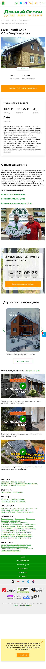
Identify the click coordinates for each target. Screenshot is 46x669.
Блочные (22, 481)
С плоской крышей (8, 532)
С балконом (30, 519)
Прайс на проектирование (10, 550)
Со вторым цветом (8, 530)
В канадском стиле (8, 536)
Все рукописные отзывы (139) (16, 203)
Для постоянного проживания (26, 483)
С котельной (20, 530)
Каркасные (5, 481)
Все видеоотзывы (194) (13, 199)
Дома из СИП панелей (17, 485)
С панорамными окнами (9, 522)
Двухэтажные (18, 492)
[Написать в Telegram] (21, 3)
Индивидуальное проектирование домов (16, 545)
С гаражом (5, 521)
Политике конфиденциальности (27, 648)
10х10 (3, 510)
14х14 (26, 510)
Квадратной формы (8, 512)
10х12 (8, 510)
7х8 (14, 508)
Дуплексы (4, 485)
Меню (43, 3)
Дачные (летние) (7, 483)
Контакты (23, 576)
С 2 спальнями (6, 528)
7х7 (10, 508)
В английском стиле (8, 526)
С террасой (24, 522)
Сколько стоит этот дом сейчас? (23, 88)
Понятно (23, 655)
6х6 (2, 508)
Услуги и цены (23, 565)
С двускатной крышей (24, 532)
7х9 (18, 508)
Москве (16, 605)
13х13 (21, 510)
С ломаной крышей (8, 534)
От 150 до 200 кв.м (8, 501)
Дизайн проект (27, 548)
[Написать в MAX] (26, 3)
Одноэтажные (6, 492)
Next (42, 330)
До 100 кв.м (5, 499)
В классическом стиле (24, 536)
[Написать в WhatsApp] (16, 3)
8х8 (23, 508)
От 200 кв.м (20, 501)
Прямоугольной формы (25, 512)
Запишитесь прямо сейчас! (23, 284)
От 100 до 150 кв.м (17, 499)
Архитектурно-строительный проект (14, 547)
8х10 (31, 508)
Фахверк (14, 481)
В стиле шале (19, 519)
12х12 (17, 510)
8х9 (27, 508)
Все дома (23, 361)
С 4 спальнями (30, 528)
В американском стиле (25, 526)
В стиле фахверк (7, 519)
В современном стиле (9, 538)
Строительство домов (8, 20)
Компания (23, 572)
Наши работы (23, 20)
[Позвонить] (31, 3)
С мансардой (15, 521)
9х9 (36, 508)
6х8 (6, 508)
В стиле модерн (29, 524)
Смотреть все (33, 371)
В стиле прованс (16, 524)
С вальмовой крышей (24, 534)
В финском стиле (25, 538)
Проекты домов (23, 561)
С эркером (5, 524)
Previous (3, 330)
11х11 (12, 510)
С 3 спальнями (18, 528)
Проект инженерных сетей (10, 548)
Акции (23, 557)
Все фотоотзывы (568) (13, 194)
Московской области (26, 605)
